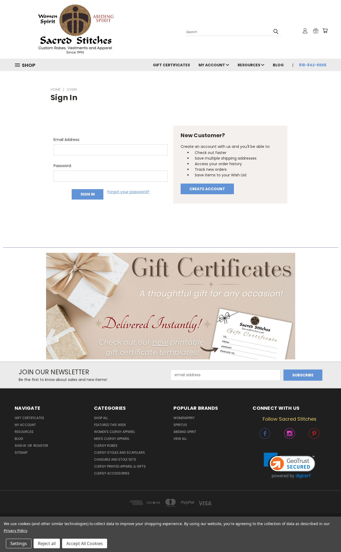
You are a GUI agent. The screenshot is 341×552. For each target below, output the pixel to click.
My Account (212, 65)
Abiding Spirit (184, 431)
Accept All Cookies (84, 543)
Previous (327, 535)
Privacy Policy (15, 530)
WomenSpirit (184, 418)
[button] (170, 306)
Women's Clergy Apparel (114, 431)
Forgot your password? (128, 191)
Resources (249, 65)
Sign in (21, 445)
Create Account (207, 189)
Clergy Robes (105, 445)
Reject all (47, 543)
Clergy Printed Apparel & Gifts (120, 466)
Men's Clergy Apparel (111, 438)
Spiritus (180, 425)
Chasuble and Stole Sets (115, 459)
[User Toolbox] (305, 30)
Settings (18, 543)
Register (40, 445)
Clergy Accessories (111, 473)
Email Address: (67, 139)
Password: (63, 165)
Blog (278, 65)
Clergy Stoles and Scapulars (119, 452)
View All (180, 438)
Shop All (101, 418)
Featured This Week (110, 425)
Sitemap (21, 452)
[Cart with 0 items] (325, 30)
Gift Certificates (171, 65)
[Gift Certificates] (315, 30)
